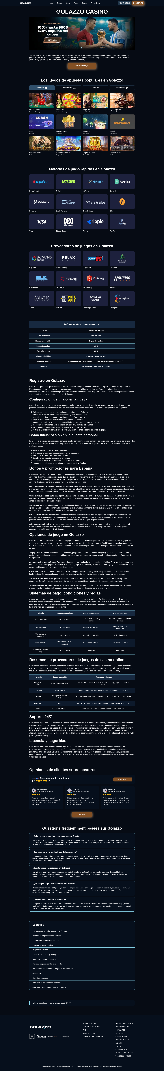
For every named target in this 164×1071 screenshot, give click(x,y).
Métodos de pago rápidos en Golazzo (46, 936)
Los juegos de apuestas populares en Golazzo (50, 931)
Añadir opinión (123, 779)
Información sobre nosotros (42, 945)
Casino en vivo (67, 87)
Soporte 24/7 (37, 973)
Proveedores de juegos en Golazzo (45, 940)
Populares (40, 87)
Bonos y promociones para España (45, 954)
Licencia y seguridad (40, 978)
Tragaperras (120, 87)
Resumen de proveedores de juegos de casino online (52, 969)
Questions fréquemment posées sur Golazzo (49, 987)
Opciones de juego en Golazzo (44, 959)
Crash (94, 87)
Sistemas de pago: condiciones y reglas (47, 964)
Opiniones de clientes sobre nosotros (46, 983)
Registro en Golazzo (40, 950)
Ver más (82, 814)
